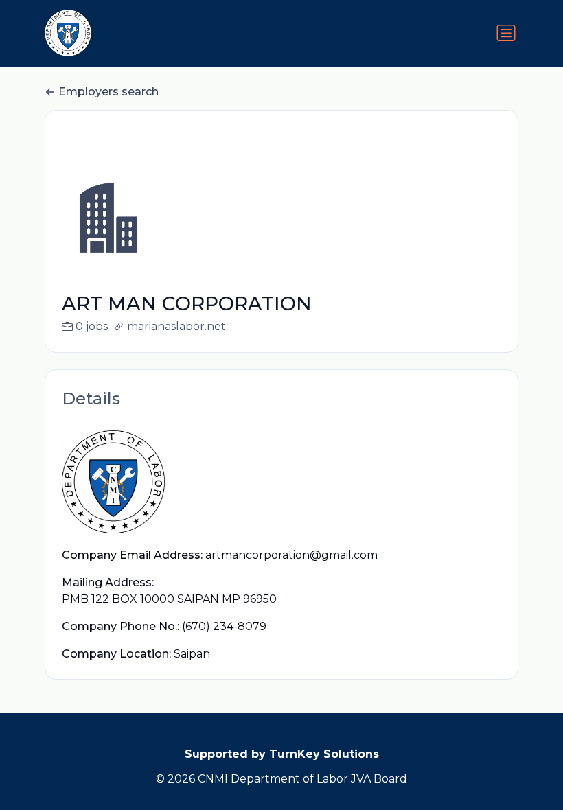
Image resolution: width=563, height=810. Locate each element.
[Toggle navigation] (506, 33)
